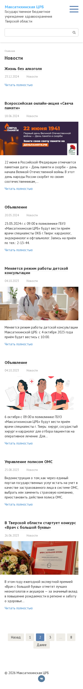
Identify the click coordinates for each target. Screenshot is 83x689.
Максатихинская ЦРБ (24, 6)
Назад (16, 637)
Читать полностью (19, 85)
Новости (32, 77)
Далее (42, 645)
